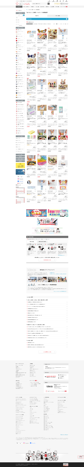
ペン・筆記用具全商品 (46, 397)
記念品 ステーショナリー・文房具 (48, 422)
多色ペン (45, 403)
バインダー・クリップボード (33, 412)
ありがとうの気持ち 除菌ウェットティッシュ (62, 43)
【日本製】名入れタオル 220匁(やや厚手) (31, 119)
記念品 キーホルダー (46, 428)
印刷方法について (32, 370)
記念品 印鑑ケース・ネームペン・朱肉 (48, 427)
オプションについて (32, 371)
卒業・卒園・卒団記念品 (20, 104)
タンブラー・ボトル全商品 (19, 397)
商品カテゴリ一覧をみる (64, 434)
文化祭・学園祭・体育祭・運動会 (21, 124)
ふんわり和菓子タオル (61, 92)
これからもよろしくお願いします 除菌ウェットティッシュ (41, 194)
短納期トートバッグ (18, 433)
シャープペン (45, 404)
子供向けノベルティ (18, 138)
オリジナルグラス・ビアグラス (19, 411)
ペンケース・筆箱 (32, 415)
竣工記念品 (19, 130)
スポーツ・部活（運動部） (21, 126)
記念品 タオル (45, 424)
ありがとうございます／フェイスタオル (63, 119)
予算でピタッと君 (32, 365)
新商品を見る (20, 10)
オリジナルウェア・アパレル (33, 397)
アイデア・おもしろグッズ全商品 (62, 397)
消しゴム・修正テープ (46, 410)
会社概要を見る (52, 272)
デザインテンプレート (33, 376)
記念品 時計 (45, 421)
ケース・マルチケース (32, 418)
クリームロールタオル (51, 168)
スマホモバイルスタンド (60, 405)
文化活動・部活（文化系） (21, 128)
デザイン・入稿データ (26, 6)
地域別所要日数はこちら (61, 255)
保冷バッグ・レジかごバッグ (19, 422)
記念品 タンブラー (46, 415)
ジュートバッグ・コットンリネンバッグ (20, 430)
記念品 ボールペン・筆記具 (47, 423)
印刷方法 (32, 6)
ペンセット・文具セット (46, 409)
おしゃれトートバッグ (18, 432)
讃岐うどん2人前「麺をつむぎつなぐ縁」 (62, 68)
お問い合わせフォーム (19, 383)
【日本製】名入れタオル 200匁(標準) (41, 68)
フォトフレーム (31, 413)
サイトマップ (17, 377)
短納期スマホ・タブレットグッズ (62, 412)
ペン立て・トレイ (32, 416)
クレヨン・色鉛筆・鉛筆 (46, 408)
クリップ (31, 411)
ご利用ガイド (47, 6)
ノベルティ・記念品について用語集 (35, 383)
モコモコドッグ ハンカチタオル (52, 43)
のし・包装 (37, 6)
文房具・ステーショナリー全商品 (34, 406)
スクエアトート (17, 429)
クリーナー (31, 414)
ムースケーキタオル (50, 92)
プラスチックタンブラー (19, 401)
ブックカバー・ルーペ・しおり (33, 419)
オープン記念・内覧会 (20, 113)
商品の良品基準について (19, 376)
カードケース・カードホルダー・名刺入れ (35, 417)
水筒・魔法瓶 (17, 410)
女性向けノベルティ (18, 144)
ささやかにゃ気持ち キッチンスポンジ (52, 119)
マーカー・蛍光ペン (46, 407)
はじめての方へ (42, 6)
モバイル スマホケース (60, 409)
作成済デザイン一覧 (32, 372)
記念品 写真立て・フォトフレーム (48, 425)
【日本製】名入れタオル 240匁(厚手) (31, 93)
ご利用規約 (17, 370)
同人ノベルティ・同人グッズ (21, 117)
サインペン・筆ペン (46, 406)
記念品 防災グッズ (46, 429)
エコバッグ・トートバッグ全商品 (20, 414)
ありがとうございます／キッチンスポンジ (31, 143)
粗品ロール (59, 168)
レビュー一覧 (31, 373)
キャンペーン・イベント (20, 106)
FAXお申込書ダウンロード (19, 388)
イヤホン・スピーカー (60, 406)
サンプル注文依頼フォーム (19, 387)
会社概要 (17, 366)
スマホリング (59, 410)
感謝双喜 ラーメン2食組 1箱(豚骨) (41, 143)
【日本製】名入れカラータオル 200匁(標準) (41, 169)
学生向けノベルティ (18, 140)
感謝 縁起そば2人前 (40, 42)
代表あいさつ (17, 367)
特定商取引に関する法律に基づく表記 (21, 372)
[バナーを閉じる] (82, 455)
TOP (26, 9)
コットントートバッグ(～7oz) (19, 416)
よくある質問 (52, 6)
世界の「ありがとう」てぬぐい (31, 193)
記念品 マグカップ (46, 416)
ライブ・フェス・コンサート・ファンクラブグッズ (21, 120)
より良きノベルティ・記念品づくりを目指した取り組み (58, 273)
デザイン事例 (57, 6)
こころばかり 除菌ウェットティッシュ (41, 93)
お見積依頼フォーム (18, 384)
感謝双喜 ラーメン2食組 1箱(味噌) (31, 169)
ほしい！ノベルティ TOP (19, 365)
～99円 (16, 17)
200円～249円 (17, 24)
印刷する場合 (32, 241)
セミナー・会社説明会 (20, 115)
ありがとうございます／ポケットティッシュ (31, 43)
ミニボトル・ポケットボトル (19, 409)
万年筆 (44, 405)
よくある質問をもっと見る (47, 351)
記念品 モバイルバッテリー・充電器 (48, 426)
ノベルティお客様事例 (34, 384)
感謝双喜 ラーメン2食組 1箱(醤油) (62, 143)
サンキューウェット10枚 (51, 193)
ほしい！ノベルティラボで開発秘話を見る (60, 291)
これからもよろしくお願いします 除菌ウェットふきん (63, 194)
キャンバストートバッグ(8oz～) (19, 418)
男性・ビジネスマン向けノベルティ (20, 142)
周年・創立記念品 (20, 102)
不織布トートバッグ (18, 421)
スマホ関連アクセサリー (60, 411)
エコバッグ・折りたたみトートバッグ (20, 420)
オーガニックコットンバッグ (19, 417)
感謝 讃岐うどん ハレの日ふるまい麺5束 (52, 143)
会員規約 (17, 371)
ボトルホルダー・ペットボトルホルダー (20, 412)
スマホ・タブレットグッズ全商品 (62, 400)
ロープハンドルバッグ (18, 431)
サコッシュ (17, 428)
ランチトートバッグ (18, 423)
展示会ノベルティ (20, 111)
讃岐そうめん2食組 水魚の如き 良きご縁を (31, 68)
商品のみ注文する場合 (42, 241)
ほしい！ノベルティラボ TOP (35, 382)
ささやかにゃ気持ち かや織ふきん (41, 119)
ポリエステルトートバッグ (19, 419)
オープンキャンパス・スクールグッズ (21, 122)
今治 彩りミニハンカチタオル (52, 67)
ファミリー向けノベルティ (19, 151)
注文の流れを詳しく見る (47, 259)
